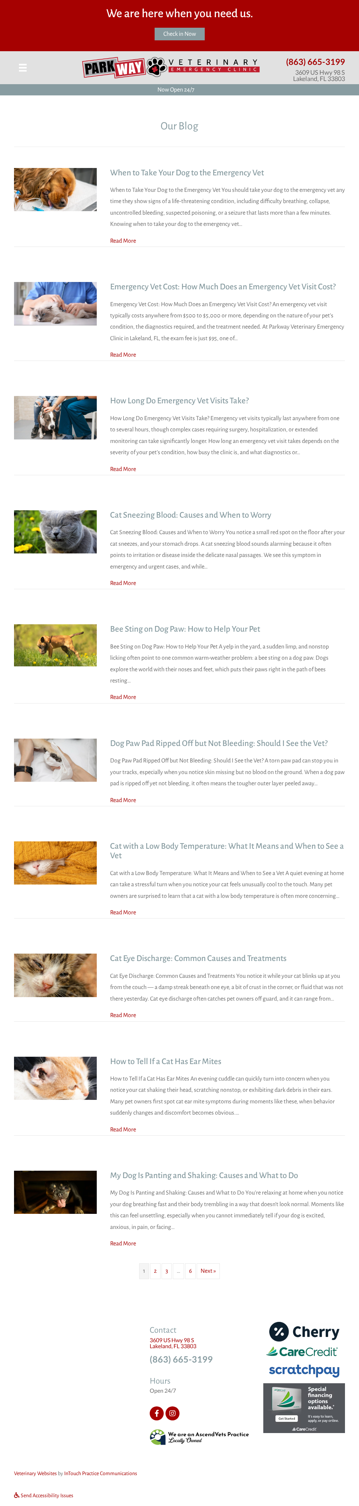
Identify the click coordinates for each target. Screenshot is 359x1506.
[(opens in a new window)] (199, 1437)
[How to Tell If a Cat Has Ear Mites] (55, 1078)
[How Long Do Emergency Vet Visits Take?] (55, 417)
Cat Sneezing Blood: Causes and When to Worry (190, 515)
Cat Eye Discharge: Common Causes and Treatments (198, 958)
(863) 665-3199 (315, 61)
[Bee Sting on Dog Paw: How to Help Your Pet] (55, 645)
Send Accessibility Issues (46, 1495)
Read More (123, 241)
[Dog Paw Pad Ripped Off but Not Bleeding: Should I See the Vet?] (55, 760)
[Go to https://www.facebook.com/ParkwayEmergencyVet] (157, 1413)
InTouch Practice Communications (100, 1473)
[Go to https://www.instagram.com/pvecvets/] (172, 1413)
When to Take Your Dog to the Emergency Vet (187, 172)
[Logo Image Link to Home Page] (170, 67)
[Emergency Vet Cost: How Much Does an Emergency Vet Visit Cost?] (55, 303)
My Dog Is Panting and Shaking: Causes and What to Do (204, 1175)
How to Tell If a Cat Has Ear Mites (165, 1061)
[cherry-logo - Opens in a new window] (304, 1331)
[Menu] (23, 67)
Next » (208, 1271)
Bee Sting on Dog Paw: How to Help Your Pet (185, 629)
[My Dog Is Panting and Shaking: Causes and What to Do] (55, 1192)
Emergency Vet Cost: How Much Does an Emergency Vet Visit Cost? (223, 286)
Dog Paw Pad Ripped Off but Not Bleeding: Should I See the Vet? (218, 743)
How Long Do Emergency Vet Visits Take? (179, 400)
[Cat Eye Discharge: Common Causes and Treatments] (55, 975)
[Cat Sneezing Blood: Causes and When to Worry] (55, 532)
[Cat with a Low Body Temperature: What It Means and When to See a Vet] (55, 863)
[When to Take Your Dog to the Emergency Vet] (55, 189)
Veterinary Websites (35, 1473)
